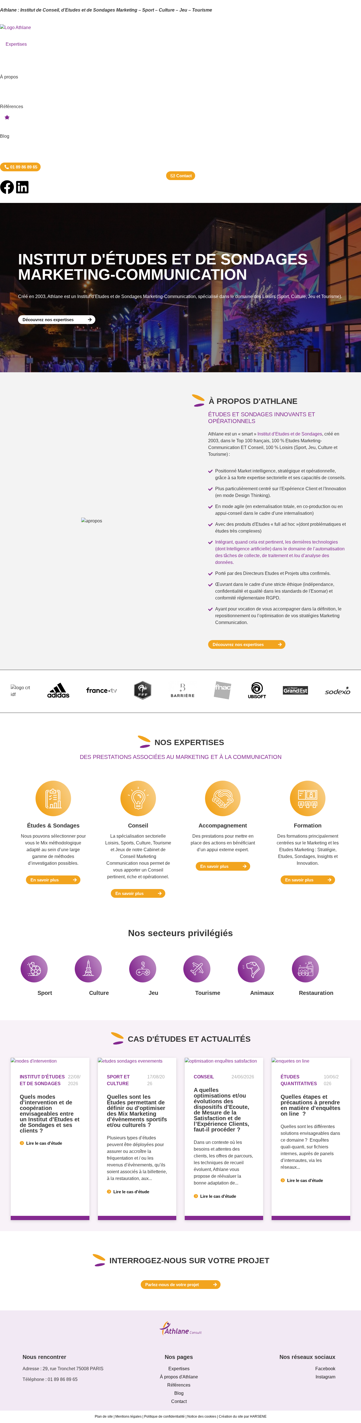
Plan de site (104, 1416)
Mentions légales (128, 1416)
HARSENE (258, 1416)
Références (11, 106)
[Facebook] (7, 187)
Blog (4, 136)
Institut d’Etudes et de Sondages (289, 434)
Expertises (16, 44)
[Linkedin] (22, 187)
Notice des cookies (201, 1416)
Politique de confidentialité (164, 1416)
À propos (9, 77)
